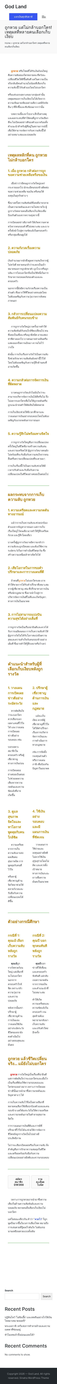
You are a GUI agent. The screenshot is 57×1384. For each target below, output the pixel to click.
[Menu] (44, 17)
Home (8, 43)
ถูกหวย (13, 1074)
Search (9, 1290)
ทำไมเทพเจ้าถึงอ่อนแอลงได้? (20, 1334)
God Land (16, 6)
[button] (23, 16)
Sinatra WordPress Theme (34, 1377)
